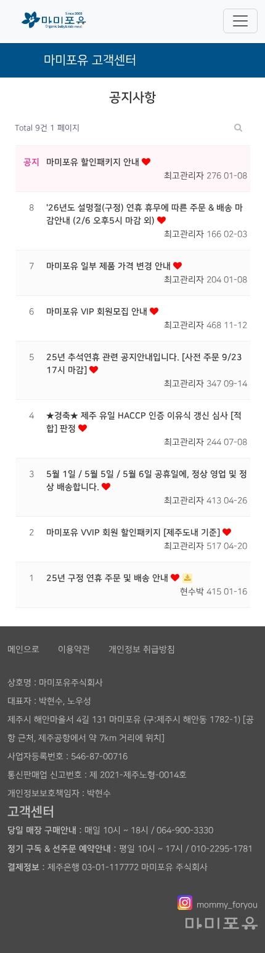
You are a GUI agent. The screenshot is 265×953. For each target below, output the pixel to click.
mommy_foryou (227, 904)
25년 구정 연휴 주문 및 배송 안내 (108, 578)
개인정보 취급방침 (141, 649)
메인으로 (23, 649)
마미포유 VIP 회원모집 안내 (98, 312)
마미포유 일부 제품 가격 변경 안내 (109, 266)
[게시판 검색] (238, 128)
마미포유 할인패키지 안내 (94, 162)
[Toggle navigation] (240, 21)
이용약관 (74, 649)
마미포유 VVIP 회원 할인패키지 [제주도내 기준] (134, 533)
